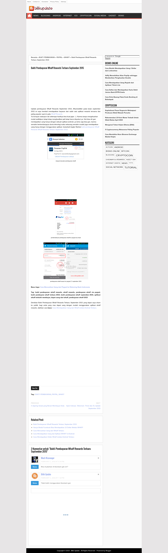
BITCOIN (125, 151)
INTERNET (67, 16)
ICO (75, 16)
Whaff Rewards (56, 114)
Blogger (108, 551)
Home (29, 15)
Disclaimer (45, 2)
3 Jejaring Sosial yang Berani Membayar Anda (47, 406)
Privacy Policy (54, 2)
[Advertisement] (84, 37)
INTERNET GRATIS (113, 163)
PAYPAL (55, 394)
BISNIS (121, 16)
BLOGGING (45, 16)
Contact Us (36, 2)
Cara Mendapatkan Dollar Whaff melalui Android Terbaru (53, 437)
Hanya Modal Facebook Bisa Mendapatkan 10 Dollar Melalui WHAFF (58, 427)
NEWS (36, 16)
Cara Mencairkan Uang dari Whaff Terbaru (48, 431)
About (29, 2)
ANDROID (57, 16)
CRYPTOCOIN (86, 16)
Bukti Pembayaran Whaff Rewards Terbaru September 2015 (55, 424)
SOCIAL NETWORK (114, 167)
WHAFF (61, 394)
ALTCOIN (109, 147)
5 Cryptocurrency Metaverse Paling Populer (122, 129)
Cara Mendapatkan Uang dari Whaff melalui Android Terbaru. (75, 308)
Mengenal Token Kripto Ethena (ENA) (119, 125)
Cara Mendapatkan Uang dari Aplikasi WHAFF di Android (53, 434)
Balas (35, 467)
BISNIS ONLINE (113, 151)
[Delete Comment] (98, 458)
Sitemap (63, 2)
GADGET (112, 16)
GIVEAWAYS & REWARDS (115, 159)
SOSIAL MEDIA (100, 16)
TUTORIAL (131, 167)
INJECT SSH (131, 159)
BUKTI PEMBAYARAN (43, 394)
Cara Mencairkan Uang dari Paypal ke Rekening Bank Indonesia (65, 287)
